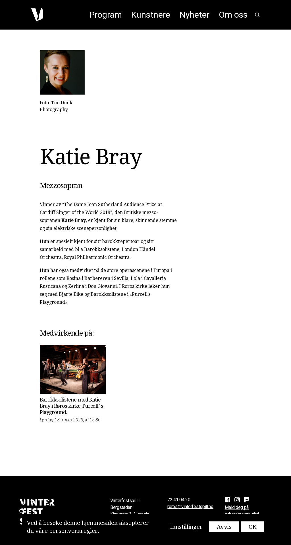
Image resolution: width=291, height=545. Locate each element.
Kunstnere (150, 15)
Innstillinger (186, 527)
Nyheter (194, 15)
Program (106, 15)
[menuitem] (106, 15)
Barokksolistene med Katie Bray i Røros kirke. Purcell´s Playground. (71, 406)
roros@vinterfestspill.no (190, 506)
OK (252, 526)
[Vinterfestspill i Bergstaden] (37, 15)
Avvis (224, 526)
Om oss (233, 15)
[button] (257, 15)
